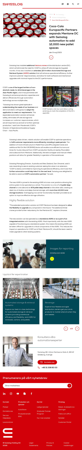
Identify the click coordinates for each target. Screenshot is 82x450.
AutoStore (22, 410)
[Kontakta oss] (63, 4)
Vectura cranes (41, 65)
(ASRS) (26, 73)
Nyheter (61, 418)
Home (51, 14)
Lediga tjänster (42, 407)
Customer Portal (64, 422)
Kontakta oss (8, 411)
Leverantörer (8, 422)
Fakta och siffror (64, 414)
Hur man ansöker (43, 418)
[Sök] (73, 4)
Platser (5, 407)
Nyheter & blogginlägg (59, 17)
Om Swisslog (60, 14)
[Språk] (68, 4)
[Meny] (78, 4)
